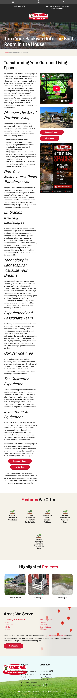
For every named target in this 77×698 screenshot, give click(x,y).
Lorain (7, 629)
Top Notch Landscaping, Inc (55, 636)
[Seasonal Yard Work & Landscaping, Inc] (38, 16)
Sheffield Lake (45, 627)
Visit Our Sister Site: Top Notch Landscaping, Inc (57, 7)
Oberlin (43, 622)
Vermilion (43, 629)
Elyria (7, 627)
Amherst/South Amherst (15, 620)
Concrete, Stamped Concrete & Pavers (29, 684)
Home (6, 53)
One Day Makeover (28, 671)
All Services (20, 467)
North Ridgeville (46, 620)
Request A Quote (20, 461)
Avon (7, 622)
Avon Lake (9, 624)
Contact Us (13, 646)
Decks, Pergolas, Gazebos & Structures (27, 677)
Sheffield (43, 624)
